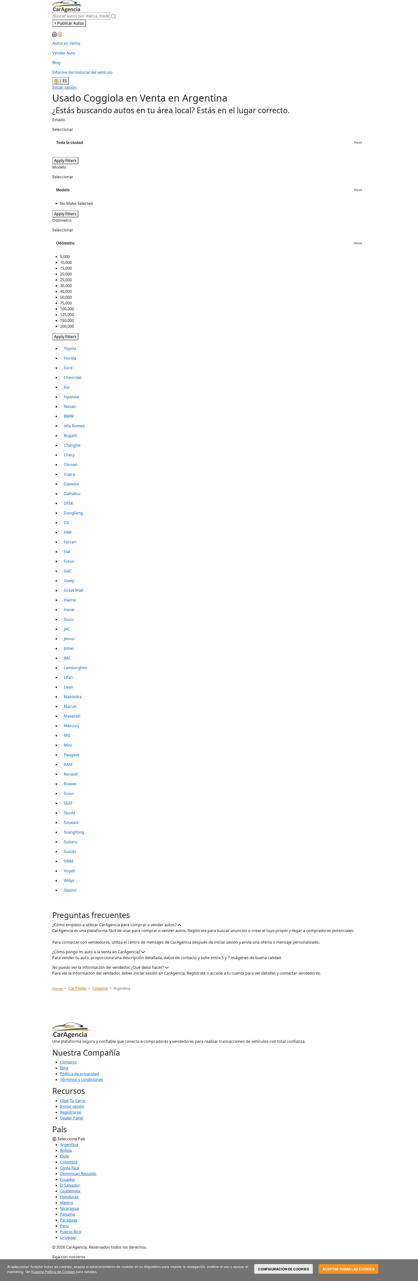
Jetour (69, 638)
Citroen (70, 464)
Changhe (72, 445)
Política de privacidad (79, 1073)
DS (66, 522)
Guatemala (70, 1191)
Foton (69, 561)
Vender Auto (63, 53)
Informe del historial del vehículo (82, 72)
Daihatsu (72, 493)
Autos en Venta (66, 43)
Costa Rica (69, 1167)
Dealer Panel (71, 1118)
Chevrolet (73, 377)
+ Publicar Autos (69, 23)
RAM (68, 764)
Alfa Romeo (74, 426)
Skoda (69, 812)
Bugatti (70, 435)
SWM (68, 861)
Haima (70, 600)
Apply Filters (65, 160)
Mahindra (73, 696)
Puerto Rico (70, 1231)
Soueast (71, 822)
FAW (68, 532)
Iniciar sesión (64, 87)
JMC (67, 658)
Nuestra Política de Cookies (53, 1272)
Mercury (71, 725)
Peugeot (71, 754)
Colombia (68, 1162)
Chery (69, 455)
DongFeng (73, 513)
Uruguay (68, 1237)
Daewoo (71, 484)
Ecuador (67, 1179)
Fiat (67, 551)
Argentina (69, 1144)
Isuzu (69, 619)
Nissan (70, 406)
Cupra (69, 474)
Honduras (69, 1197)
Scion (69, 793)
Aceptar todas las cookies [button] (348, 1269)
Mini (68, 745)
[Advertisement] (209, 1008)
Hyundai (71, 397)
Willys (69, 880)
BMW (69, 416)
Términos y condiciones (81, 1079)
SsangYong (74, 832)
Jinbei (69, 648)
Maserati (72, 716)
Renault (71, 774)
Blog (56, 62)
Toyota (70, 348)
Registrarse (70, 1112)
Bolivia (66, 1150)
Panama (67, 1214)
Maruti (70, 706)
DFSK (68, 503)
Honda (70, 358)
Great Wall (73, 590)
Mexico (66, 1202)
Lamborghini (75, 667)
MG (67, 735)
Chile (64, 1156)
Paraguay (68, 1220)
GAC (68, 571)
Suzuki (70, 851)
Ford (68, 367)
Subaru (70, 841)
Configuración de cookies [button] (283, 1269)
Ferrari (70, 542)
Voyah (69, 871)
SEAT (68, 803)
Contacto (68, 1062)
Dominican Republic (78, 1173)
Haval (69, 609)
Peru (64, 1226)
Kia (66, 387)
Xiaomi (70, 890)
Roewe (70, 783)
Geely (69, 580)
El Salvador (70, 1185)
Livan (68, 687)
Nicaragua (69, 1208)
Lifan (68, 677)
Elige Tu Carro (72, 1100)
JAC (67, 629)
